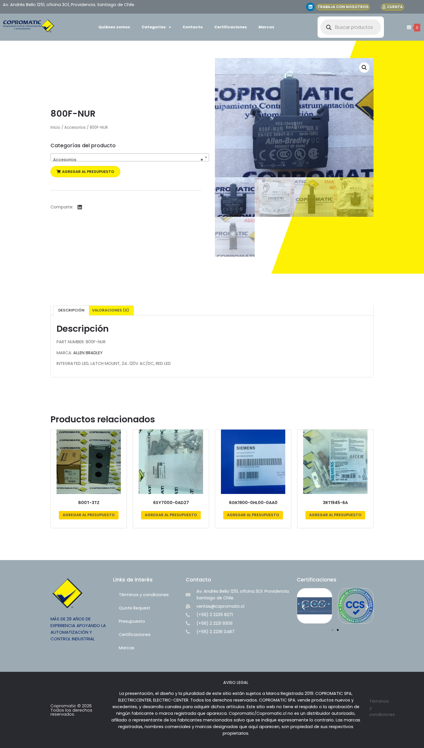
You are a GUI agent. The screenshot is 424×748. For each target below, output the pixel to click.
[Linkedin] (310, 7)
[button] (85, 171)
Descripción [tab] (71, 310)
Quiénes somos (114, 27)
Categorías (154, 27)
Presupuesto (132, 621)
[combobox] (129, 157)
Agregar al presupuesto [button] (89, 514)
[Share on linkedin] (79, 207)
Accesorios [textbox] (128, 160)
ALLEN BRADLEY (88, 353)
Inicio (55, 127)
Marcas (266, 27)
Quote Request (134, 608)
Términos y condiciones (144, 595)
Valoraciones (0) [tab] (110, 310)
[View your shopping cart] (408, 27)
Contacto (193, 27)
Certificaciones (230, 27)
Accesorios (75, 127)
